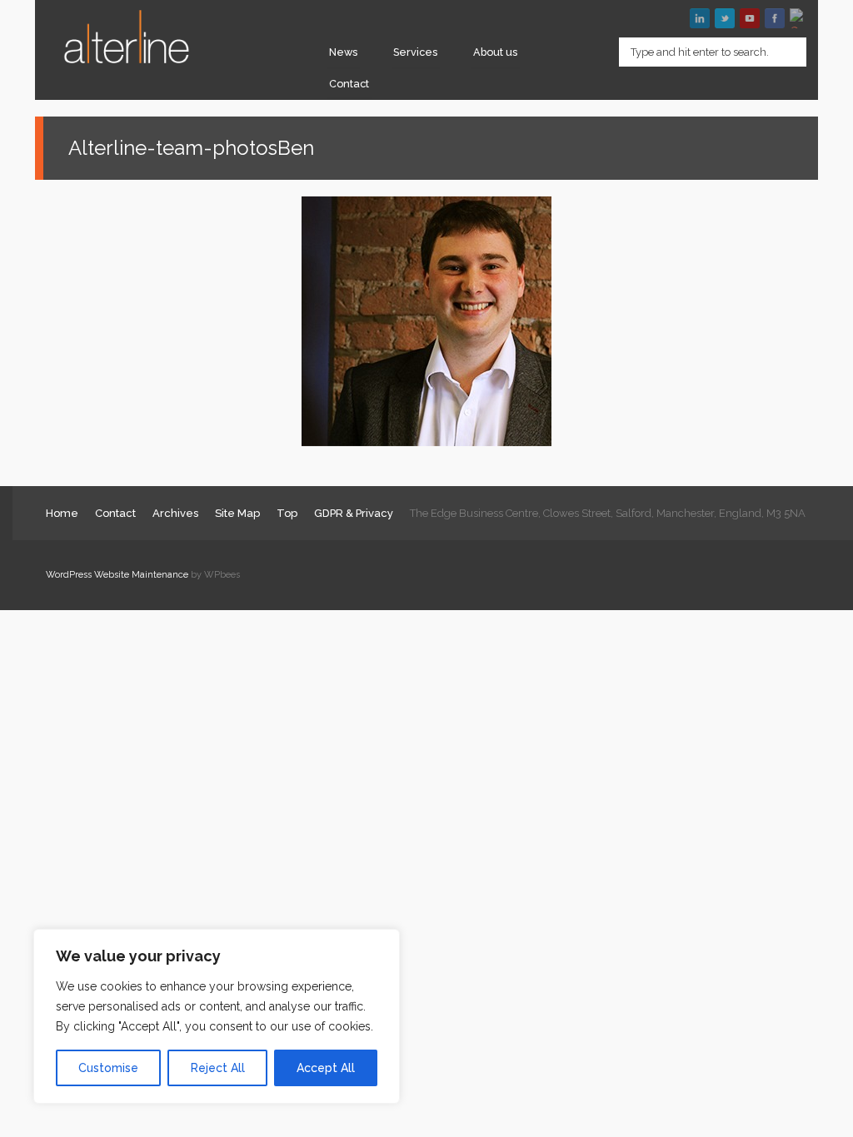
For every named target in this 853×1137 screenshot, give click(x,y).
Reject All (218, 1068)
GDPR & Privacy (353, 513)
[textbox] (712, 52)
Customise (108, 1068)
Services (415, 52)
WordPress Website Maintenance (117, 574)
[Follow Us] (725, 18)
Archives (175, 513)
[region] (216, 1016)
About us (495, 52)
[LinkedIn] (700, 18)
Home (62, 513)
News (343, 52)
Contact (349, 83)
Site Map (237, 513)
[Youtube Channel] (750, 18)
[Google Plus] (800, 18)
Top (287, 513)
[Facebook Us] (775, 18)
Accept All (326, 1068)
